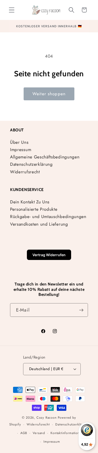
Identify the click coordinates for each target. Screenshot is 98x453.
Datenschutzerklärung (31, 164)
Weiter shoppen (49, 94)
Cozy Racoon (46, 417)
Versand (39, 433)
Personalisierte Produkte (34, 209)
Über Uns (19, 142)
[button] (11, 10)
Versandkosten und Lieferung (39, 224)
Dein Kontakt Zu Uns (30, 202)
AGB (23, 433)
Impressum (20, 150)
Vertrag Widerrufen (49, 255)
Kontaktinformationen (67, 433)
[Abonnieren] (81, 310)
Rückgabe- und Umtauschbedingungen (48, 216)
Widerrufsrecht (25, 172)
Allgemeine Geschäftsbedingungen (44, 157)
